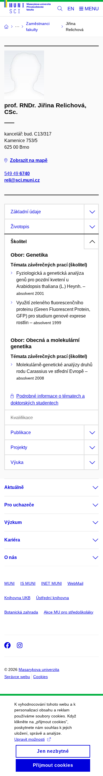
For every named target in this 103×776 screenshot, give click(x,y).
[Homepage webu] (27, 7)
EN (71, 8)
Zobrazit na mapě (28, 160)
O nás (10, 557)
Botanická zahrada (21, 612)
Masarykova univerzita (39, 669)
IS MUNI (27, 583)
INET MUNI (51, 583)
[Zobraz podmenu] (89, 487)
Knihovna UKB (17, 597)
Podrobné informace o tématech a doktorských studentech (48, 399)
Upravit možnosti (29, 739)
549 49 (17, 173)
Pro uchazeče (19, 504)
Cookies (40, 676)
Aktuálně (14, 487)
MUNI (9, 583)
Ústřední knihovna (52, 597)
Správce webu (17, 676)
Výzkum (13, 522)
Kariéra (12, 539)
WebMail (75, 583)
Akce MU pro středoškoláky (68, 612)
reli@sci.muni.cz (22, 180)
